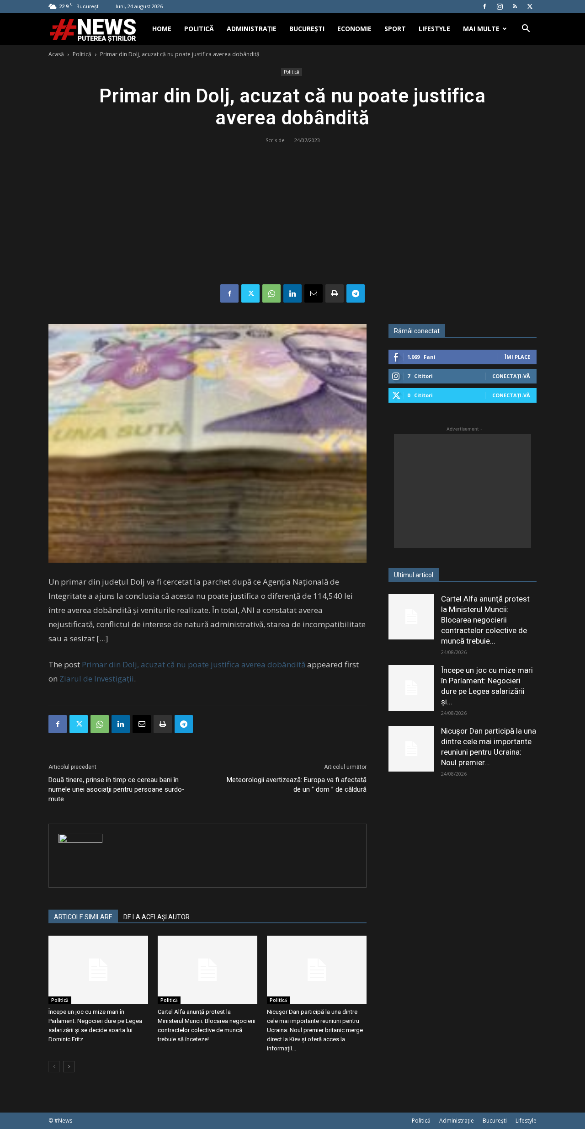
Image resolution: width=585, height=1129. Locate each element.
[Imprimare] (334, 293)
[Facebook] (484, 6)
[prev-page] (54, 1066)
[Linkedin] (292, 293)
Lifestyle (434, 28)
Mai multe (481, 28)
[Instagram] (499, 6)
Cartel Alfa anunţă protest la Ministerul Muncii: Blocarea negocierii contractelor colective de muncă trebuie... (485, 619)
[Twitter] (530, 6)
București (306, 28)
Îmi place (517, 356)
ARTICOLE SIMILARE (83, 917)
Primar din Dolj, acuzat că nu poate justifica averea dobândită (193, 664)
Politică (199, 28)
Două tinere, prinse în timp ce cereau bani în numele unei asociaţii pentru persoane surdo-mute (116, 789)
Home (161, 28)
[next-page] (68, 1066)
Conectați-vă (511, 376)
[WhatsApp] (271, 293)
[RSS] (514, 6)
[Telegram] (355, 293)
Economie (354, 28)
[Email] (313, 293)
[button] (526, 29)
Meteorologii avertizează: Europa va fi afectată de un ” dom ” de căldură (297, 784)
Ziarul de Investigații (96, 678)
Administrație (252, 28)
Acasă (56, 54)
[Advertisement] (292, 216)
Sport (395, 28)
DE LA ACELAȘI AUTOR (156, 917)
